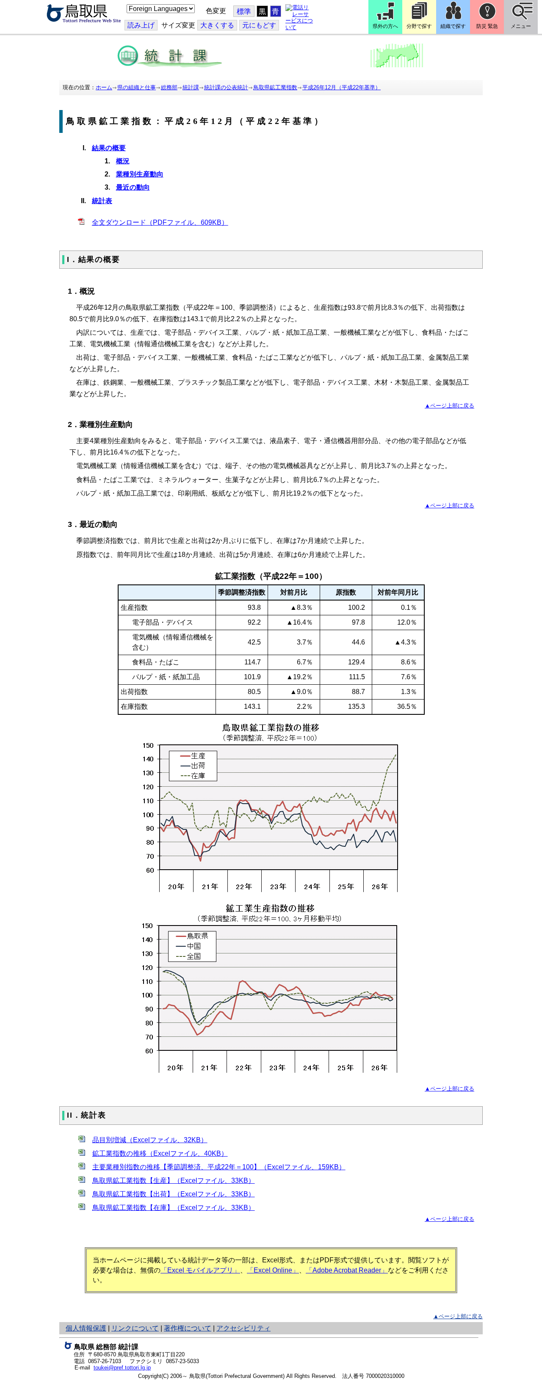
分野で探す (419, 26)
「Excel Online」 (273, 1270)
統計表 (102, 200)
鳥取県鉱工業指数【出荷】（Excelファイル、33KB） (173, 1194)
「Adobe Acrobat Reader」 (347, 1270)
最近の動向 (133, 187)
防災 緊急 (487, 26)
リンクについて (135, 1328)
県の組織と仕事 (136, 87)
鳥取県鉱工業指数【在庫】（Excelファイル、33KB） (173, 1207)
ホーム (104, 87)
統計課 (191, 87)
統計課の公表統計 (226, 87)
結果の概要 (109, 148)
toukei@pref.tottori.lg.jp (122, 1367)
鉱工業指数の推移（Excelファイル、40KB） (160, 1153)
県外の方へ (385, 26)
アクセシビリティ (243, 1328)
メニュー (521, 26)
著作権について (187, 1328)
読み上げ (141, 25)
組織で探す (453, 26)
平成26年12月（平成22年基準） (341, 87)
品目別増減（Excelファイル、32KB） (149, 1139)
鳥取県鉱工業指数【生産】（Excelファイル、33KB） (173, 1180)
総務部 (169, 87)
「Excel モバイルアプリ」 (200, 1270)
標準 (244, 12)
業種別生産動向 (139, 174)
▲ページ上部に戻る (449, 405)
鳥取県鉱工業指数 (275, 87)
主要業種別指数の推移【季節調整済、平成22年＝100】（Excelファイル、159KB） (219, 1167)
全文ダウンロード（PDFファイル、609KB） (160, 222)
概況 (123, 161)
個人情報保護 (86, 1328)
